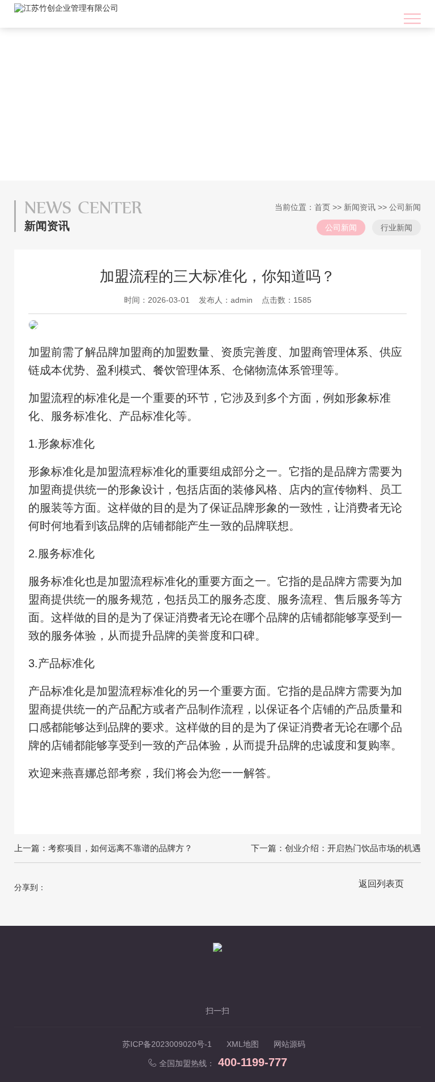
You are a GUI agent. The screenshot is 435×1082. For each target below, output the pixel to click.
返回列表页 (381, 883)
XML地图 (243, 1044)
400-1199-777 (252, 1062)
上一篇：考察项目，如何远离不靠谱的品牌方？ (103, 848)
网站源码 (289, 1044)
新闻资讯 (360, 207)
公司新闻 (405, 207)
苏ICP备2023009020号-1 (167, 1044)
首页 (322, 207)
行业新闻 (396, 227)
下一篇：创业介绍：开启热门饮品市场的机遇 (336, 848)
